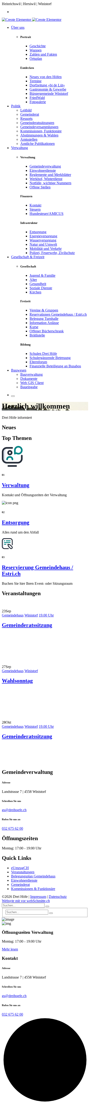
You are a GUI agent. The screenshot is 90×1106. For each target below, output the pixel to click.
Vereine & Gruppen (44, 310)
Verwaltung (15, 485)
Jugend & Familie (42, 275)
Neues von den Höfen (46, 77)
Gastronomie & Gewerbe (48, 89)
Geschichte (38, 46)
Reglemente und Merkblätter (50, 175)
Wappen (36, 50)
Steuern (35, 209)
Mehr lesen (10, 949)
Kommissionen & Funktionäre (33, 889)
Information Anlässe (44, 323)
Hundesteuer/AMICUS (46, 214)
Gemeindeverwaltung (45, 166)
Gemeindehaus (13, 615)
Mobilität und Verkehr (46, 249)
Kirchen (35, 292)
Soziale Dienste (41, 288)
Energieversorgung (43, 236)
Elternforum (38, 362)
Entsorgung (38, 232)
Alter (33, 280)
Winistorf (31, 615)
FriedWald (37, 98)
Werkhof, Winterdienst (46, 179)
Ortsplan (36, 58)
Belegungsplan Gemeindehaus (33, 876)
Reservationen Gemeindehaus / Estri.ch (58, 314)
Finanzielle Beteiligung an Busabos (55, 366)
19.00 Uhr (46, 615)
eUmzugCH (20, 868)
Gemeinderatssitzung (27, 625)
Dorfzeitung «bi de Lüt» (47, 85)
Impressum (38, 897)
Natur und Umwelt (43, 244)
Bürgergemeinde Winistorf (49, 93)
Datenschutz (58, 897)
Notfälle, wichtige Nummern (50, 183)
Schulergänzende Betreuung (50, 358)
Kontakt (35, 205)
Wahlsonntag (17, 681)
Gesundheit (38, 284)
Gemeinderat (20, 885)
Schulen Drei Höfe (43, 354)
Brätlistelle (37, 335)
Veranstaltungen (22, 872)
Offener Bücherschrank (47, 331)
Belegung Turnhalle (44, 319)
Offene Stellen (40, 187)
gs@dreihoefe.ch (14, 810)
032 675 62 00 (12, 828)
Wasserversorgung (43, 240)
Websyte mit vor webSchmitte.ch (26, 901)
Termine (36, 81)
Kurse (34, 327)
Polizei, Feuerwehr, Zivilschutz (52, 253)
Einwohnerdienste (43, 170)
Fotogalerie (38, 102)
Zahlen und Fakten (43, 54)
